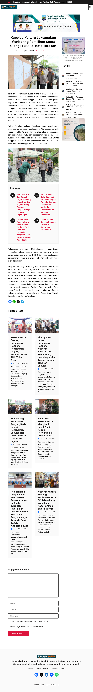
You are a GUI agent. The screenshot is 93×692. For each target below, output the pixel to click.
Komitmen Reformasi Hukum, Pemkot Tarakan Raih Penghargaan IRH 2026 (42, 2)
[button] (85, 7)
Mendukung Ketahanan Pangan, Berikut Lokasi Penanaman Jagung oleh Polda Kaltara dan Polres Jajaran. (19, 430)
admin (21, 51)
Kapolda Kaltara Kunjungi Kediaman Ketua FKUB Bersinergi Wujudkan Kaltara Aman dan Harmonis (47, 500)
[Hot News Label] (9, 2)
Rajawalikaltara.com (43, 51)
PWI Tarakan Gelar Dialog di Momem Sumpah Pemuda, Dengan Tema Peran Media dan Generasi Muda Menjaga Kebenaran (48, 204)
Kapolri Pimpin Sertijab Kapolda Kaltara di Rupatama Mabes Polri (48, 224)
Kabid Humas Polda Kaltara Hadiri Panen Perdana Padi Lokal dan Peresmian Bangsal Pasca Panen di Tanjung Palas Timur (24, 229)
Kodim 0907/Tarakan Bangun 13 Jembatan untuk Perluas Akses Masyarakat (74, 100)
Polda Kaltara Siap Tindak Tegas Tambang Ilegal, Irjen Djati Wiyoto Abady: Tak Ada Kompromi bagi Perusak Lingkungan (24, 204)
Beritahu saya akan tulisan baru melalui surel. (26, 627)
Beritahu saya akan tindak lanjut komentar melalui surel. (30, 621)
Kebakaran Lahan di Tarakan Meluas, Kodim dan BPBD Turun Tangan (75, 84)
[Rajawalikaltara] (9, 7)
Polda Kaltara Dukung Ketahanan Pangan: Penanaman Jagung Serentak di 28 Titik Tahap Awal (19, 348)
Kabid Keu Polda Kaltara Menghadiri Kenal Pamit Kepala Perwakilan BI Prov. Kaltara (45, 427)
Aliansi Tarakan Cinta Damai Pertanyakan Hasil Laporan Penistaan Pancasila (74, 77)
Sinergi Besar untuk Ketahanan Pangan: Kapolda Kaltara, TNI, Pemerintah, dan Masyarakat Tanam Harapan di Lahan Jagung (47, 351)
